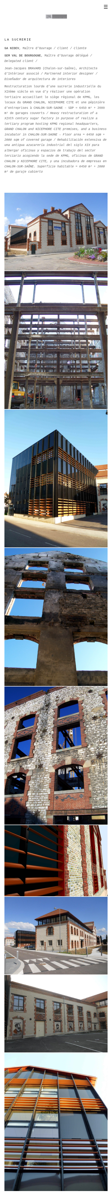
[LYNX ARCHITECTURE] (56, 15)
